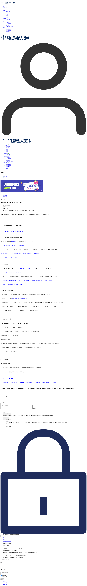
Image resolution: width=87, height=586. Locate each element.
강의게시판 (6, 156)
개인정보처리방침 (7, 541)
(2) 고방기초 (8, 158)
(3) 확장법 (8, 160)
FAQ (7, 168)
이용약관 (5, 539)
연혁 (7, 150)
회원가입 (5, 7)
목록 (2, 428)
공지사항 (8, 154)
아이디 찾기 (5, 581)
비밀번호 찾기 (6, 582)
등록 (34, 408)
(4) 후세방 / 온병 (9, 161)
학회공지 (6, 153)
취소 (4, 418)
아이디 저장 (4, 575)
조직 (7, 149)
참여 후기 (8, 166)
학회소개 (6, 145)
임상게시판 (8, 165)
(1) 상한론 (8, 157)
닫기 (4, 537)
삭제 (9, 414)
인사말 (7, 147)
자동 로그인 (4, 576)
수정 (5, 414)
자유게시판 (8, 164)
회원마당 (6, 162)
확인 (2, 537)
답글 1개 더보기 (7, 419)
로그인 (4, 6)
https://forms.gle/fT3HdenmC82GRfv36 (20, 298)
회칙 (7, 151)
